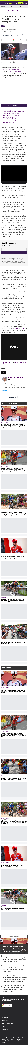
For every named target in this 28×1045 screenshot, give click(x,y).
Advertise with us (6, 1029)
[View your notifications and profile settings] (16, 3)
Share (5, 39)
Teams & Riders (11, 10)
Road (3, 372)
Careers (3, 1026)
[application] (14, 173)
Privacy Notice (20, 258)
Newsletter (24, 39)
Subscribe (20, 3)
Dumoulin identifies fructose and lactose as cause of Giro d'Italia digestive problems (13, 121)
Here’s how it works (14, 35)
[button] (26, 3)
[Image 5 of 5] (23, 51)
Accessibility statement (7, 1023)
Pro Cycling (4, 10)
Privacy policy (5, 1017)
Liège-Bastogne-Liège (15, 71)
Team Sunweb (20, 10)
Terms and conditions (7, 1011)
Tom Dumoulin (5, 12)
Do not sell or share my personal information (12, 1032)
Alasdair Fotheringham (12, 25)
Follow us (16, 39)
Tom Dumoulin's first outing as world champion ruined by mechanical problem (12, 115)
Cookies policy (5, 1020)
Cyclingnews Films (20, 362)
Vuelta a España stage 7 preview (17, 6)
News (3, 25)
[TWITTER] (9, 380)
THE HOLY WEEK (6, 362)
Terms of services (18, 257)
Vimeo (5, 364)
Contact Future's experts (7, 1014)
